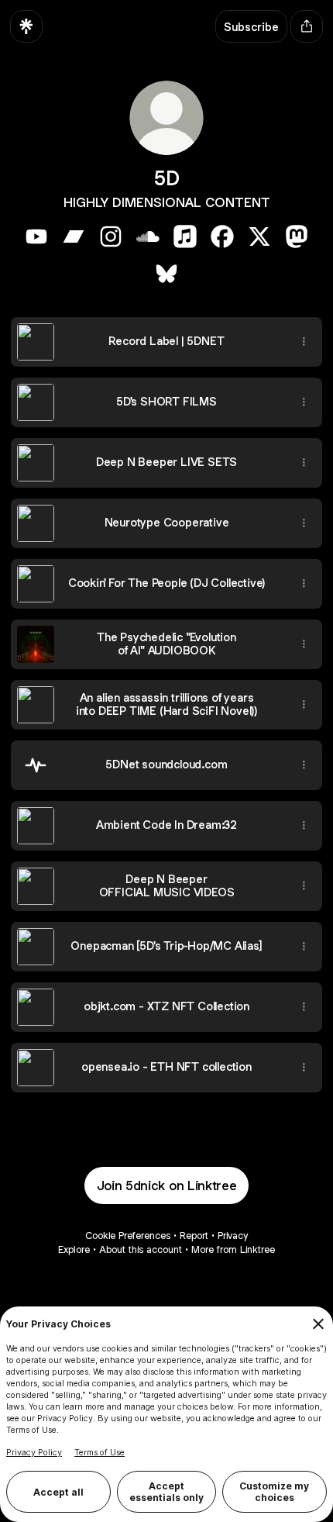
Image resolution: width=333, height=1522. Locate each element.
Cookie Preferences (127, 1235)
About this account (140, 1249)
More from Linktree (233, 1249)
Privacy (233, 1235)
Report (194, 1235)
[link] (36, 236)
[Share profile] (306, 26)
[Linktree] (26, 26)
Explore (74, 1249)
